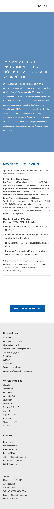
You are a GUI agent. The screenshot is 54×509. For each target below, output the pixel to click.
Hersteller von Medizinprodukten (17, 349)
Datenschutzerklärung (12, 367)
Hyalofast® (8, 400)
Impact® (6, 411)
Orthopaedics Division (12, 341)
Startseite (7, 338)
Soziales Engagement (12, 352)
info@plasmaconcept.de (13, 464)
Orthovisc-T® (9, 396)
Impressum (7, 363)
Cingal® (6, 385)
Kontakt (6, 360)
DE (39, 6)
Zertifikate (7, 356)
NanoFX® (7, 403)
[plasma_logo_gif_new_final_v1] (15, 6)
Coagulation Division (12, 345)
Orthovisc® (8, 392)
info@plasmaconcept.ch (13, 498)
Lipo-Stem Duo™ (10, 414)
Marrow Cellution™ (11, 407)
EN (45, 6)
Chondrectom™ (10, 422)
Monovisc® (8, 389)
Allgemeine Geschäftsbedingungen (17, 371)
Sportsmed (7, 425)
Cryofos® (7, 418)
